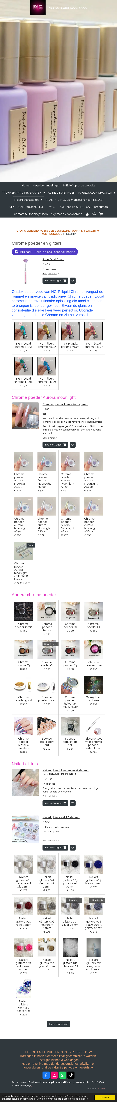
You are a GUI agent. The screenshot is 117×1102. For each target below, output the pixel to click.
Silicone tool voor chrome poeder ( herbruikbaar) (93, 743)
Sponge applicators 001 (46, 742)
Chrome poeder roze (93, 664)
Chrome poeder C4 (47, 664)
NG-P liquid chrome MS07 (94, 345)
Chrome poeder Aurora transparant (65, 404)
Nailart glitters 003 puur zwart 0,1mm (70, 881)
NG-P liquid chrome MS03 (70, 345)
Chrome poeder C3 (23, 663)
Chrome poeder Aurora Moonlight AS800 (91, 525)
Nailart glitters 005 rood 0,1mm (23, 921)
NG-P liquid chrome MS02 (47, 345)
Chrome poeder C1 (70, 625)
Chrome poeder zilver (46, 699)
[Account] (87, 214)
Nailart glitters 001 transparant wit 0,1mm (23, 881)
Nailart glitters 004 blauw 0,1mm (93, 880)
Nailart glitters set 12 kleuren (61, 817)
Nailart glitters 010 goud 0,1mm (47, 963)
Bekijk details (50, 273)
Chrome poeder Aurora (47, 627)
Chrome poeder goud (23, 699)
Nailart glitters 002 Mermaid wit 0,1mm (47, 881)
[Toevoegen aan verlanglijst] (73, 280)
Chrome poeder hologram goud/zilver (70, 702)
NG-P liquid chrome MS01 (23, 345)
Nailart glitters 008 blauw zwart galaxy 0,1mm (93, 923)
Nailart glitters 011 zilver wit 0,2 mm (70, 964)
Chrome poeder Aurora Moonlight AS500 (20, 525)
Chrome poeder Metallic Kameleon (23, 743)
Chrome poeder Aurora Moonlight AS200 (44, 480)
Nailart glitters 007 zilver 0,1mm (70, 921)
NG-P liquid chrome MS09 (47, 380)
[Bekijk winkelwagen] (101, 214)
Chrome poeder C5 (70, 663)
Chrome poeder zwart (23, 625)
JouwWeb (101, 1089)
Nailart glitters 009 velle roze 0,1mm (23, 964)
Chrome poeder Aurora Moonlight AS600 (44, 525)
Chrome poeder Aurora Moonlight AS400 (91, 480)
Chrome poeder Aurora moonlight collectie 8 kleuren (21, 571)
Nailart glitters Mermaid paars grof (23, 1006)
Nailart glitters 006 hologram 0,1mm (46, 923)
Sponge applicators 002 (70, 742)
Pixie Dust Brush (53, 259)
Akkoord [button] (105, 1097)
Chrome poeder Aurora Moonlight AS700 (67, 525)
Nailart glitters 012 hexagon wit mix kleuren (94, 964)
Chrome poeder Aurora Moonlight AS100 (20, 480)
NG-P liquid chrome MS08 (23, 380)
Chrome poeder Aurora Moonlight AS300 (67, 480)
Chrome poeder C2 (93, 625)
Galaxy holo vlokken (93, 699)
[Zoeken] (94, 213)
